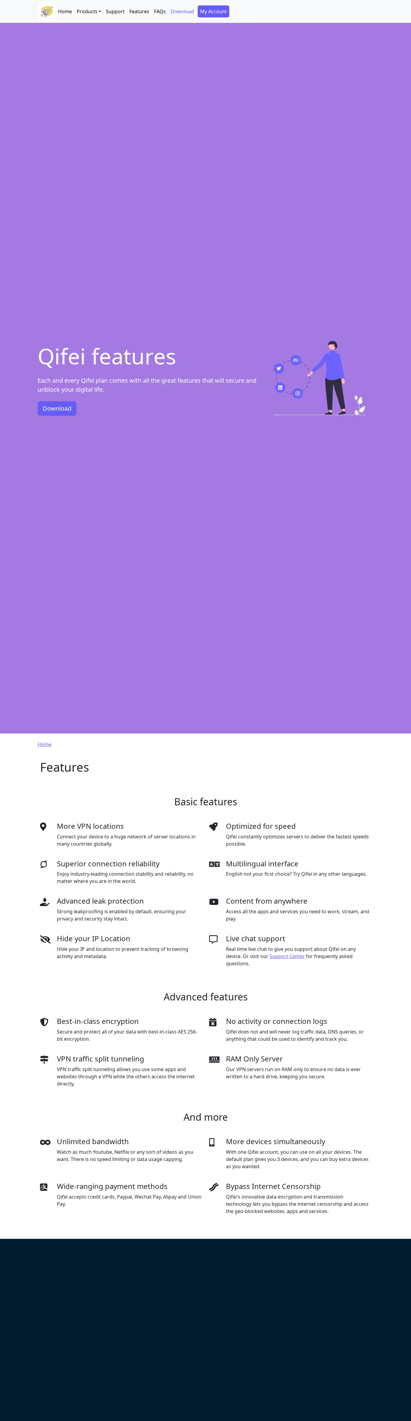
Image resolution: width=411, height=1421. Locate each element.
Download (182, 11)
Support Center (287, 956)
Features (139, 11)
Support (115, 11)
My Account (213, 11)
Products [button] (87, 11)
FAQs (160, 11)
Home (65, 11)
